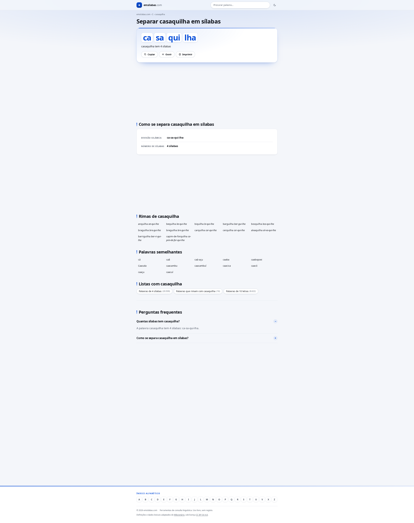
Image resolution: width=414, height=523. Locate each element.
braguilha (149, 230)
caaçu (141, 272)
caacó (254, 265)
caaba (226, 259)
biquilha (204, 223)
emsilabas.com (143, 14)
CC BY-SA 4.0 (202, 514)
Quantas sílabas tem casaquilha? (158, 321)
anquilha (148, 223)
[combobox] (240, 5)
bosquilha (262, 223)
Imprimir (187, 54)
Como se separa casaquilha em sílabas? (162, 338)
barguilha (234, 223)
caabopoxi (256, 259)
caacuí (169, 272)
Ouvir (168, 54)
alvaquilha (263, 230)
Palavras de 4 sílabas (154, 291)
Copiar (151, 54)
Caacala (142, 265)
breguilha (177, 230)
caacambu (171, 265)
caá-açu (199, 259)
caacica (227, 265)
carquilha (206, 230)
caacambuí (200, 265)
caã (168, 259)
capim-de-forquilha (178, 238)
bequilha (176, 223)
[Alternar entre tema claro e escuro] (275, 5)
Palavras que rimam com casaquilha (198, 291)
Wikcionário (179, 514)
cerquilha (234, 230)
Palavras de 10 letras (241, 291)
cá (139, 259)
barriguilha (149, 238)
